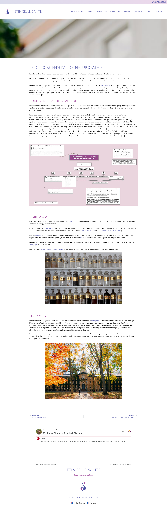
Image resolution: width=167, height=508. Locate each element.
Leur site (72, 221)
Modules (38, 235)
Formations (115, 12)
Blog (150, 12)
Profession (50, 228)
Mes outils (100, 12)
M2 (86, 238)
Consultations (77, 12)
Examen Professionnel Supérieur (51, 249)
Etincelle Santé (28, 11)
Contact (159, 12)
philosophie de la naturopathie (110, 231)
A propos (127, 12)
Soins (90, 12)
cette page (33, 245)
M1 (81, 238)
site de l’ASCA (105, 85)
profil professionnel (88, 231)
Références (139, 12)
